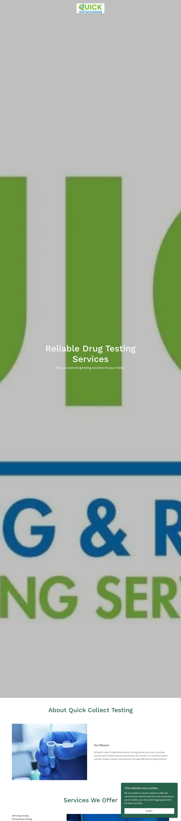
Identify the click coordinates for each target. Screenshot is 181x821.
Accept (149, 811)
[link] (90, 8)
